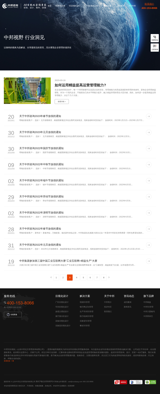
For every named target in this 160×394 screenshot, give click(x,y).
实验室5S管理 (85, 321)
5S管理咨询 (60, 6)
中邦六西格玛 (149, 312)
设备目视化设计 (62, 321)
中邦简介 (108, 302)
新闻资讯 (127, 307)
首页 (50, 6)
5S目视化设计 (75, 6)
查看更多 (7, 361)
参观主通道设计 (62, 312)
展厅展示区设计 (62, 316)
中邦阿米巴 (148, 316)
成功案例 (121, 6)
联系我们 (149, 4)
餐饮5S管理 (85, 326)
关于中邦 (132, 6)
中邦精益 (147, 302)
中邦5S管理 (148, 307)
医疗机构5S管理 (86, 316)
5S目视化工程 (92, 6)
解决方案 (107, 6)
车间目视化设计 (62, 307)
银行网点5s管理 (86, 307)
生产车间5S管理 (86, 312)
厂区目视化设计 (62, 302)
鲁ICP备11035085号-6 (45, 381)
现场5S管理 (85, 302)
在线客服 (14, 314)
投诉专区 (108, 307)
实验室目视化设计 (62, 326)
